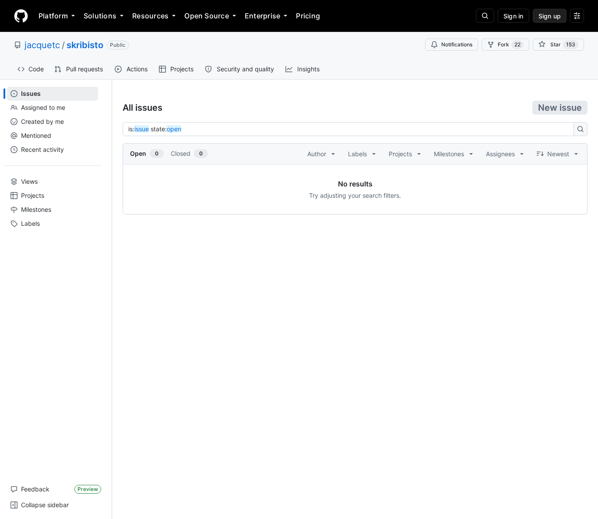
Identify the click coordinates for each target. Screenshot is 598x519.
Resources (150, 15)
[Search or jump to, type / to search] (485, 16)
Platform (53, 15)
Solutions (100, 15)
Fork (509, 44)
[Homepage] (21, 16)
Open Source (206, 15)
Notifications (456, 44)
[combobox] (350, 129)
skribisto (85, 45)
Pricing (308, 15)
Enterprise (262, 15)
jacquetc (42, 45)
